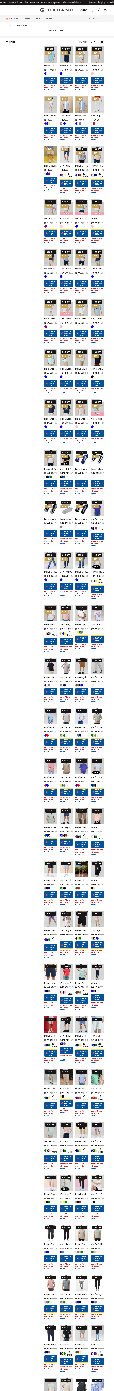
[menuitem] (48, 18)
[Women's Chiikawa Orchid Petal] (50, 207)
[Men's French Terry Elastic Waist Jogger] (50, 1233)
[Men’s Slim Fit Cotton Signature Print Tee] (97, 508)
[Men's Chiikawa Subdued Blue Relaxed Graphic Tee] (66, 257)
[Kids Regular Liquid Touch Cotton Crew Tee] (97, 919)
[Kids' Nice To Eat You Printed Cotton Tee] (50, 716)
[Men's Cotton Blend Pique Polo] (81, 1233)
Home (11, 25)
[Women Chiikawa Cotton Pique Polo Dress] (66, 54)
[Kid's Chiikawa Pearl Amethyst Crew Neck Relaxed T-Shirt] (81, 407)
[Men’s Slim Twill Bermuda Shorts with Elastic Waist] (81, 869)
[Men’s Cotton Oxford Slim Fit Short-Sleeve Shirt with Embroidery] (50, 54)
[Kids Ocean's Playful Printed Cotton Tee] (97, 613)
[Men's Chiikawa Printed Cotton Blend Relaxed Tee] (81, 357)
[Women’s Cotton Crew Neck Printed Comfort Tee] (97, 816)
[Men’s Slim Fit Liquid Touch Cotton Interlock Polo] (81, 972)
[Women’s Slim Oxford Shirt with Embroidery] (66, 1183)
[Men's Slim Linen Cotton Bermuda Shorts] (66, 154)
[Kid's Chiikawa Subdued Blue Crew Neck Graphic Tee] (97, 407)
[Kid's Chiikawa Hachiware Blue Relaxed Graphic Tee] (97, 307)
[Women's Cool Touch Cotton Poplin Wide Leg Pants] (97, 869)
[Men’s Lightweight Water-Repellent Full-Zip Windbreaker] (66, 919)
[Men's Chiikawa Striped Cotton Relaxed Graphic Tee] (81, 257)
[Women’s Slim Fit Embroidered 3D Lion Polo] (66, 1333)
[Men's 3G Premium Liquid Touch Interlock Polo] (50, 458)
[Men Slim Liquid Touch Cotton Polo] (50, 613)
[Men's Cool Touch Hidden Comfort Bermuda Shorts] (81, 816)
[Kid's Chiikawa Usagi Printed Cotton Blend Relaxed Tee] (66, 407)
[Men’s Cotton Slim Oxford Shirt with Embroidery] (81, 154)
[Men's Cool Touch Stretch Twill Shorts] (66, 869)
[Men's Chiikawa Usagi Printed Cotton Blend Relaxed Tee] (97, 357)
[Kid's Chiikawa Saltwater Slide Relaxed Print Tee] (66, 357)
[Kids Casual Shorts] (50, 104)
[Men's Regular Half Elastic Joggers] (81, 1283)
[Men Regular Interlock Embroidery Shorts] (81, 666)
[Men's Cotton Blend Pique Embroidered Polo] (81, 613)
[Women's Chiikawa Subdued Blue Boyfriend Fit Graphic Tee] (81, 207)
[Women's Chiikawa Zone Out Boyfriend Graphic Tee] (97, 207)
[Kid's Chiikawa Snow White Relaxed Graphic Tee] (81, 307)
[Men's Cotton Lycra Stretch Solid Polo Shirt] (50, 666)
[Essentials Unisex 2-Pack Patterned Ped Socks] (81, 458)
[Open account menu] (99, 10)
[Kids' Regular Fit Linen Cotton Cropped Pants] (97, 104)
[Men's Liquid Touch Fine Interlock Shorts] (50, 869)
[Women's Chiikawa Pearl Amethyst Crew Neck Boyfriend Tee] (66, 207)
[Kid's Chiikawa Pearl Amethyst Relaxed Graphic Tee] (66, 307)
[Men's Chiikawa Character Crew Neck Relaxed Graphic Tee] (97, 257)
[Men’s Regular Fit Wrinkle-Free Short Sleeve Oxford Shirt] (97, 560)
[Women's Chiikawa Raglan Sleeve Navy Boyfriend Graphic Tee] (50, 257)
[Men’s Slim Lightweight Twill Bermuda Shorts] (81, 1333)
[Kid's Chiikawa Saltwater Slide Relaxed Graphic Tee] (50, 357)
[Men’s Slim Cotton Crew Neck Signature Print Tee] (97, 154)
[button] (94, 42)
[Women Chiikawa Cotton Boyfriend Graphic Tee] (97, 54)
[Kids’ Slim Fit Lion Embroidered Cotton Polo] (97, 1333)
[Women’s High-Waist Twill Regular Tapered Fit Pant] (97, 972)
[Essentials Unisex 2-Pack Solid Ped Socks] (66, 508)
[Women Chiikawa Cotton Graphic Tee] (81, 54)
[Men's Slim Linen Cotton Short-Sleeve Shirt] (66, 104)
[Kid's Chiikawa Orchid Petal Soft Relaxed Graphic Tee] (50, 307)
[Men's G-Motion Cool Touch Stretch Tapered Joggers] (97, 666)
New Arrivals (22, 25)
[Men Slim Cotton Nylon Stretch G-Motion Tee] (97, 1183)
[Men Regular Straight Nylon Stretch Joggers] (81, 1183)
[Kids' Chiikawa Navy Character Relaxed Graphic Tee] (50, 407)
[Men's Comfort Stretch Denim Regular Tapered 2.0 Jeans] (50, 560)
